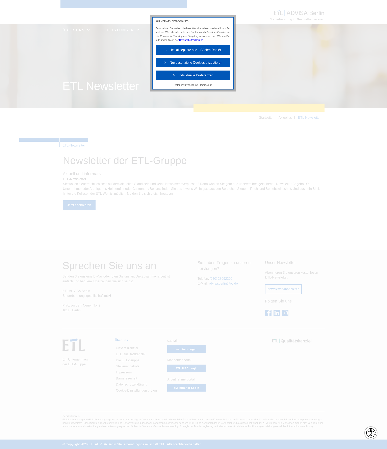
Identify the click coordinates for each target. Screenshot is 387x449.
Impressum (206, 85)
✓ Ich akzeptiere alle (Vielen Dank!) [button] (193, 50)
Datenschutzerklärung (191, 40)
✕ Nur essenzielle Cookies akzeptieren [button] (193, 62)
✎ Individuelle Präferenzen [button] (193, 75)
